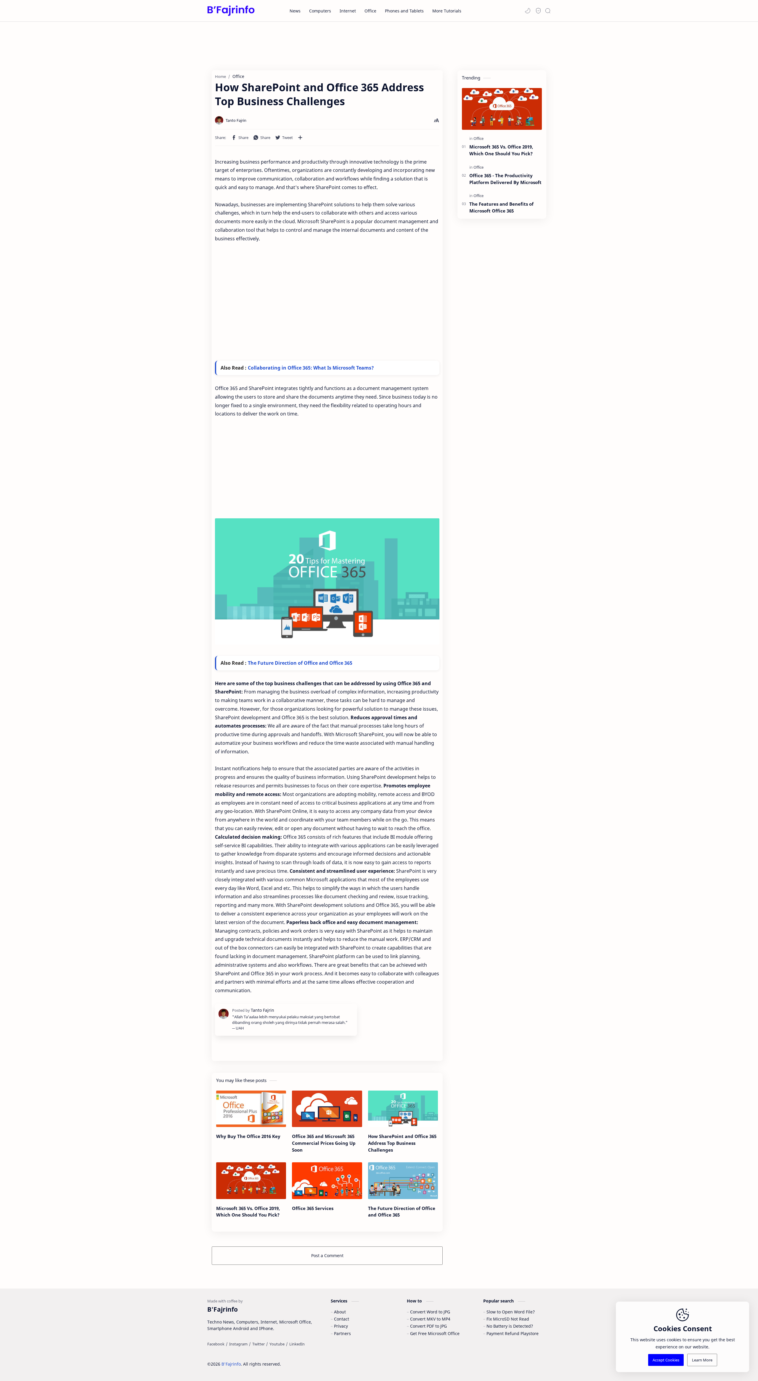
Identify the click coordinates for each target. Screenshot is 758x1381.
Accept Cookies (666, 1360)
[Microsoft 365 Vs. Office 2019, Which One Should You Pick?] (251, 1180)
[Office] (478, 138)
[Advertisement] (379, 44)
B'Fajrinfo (231, 1364)
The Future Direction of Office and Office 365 (300, 663)
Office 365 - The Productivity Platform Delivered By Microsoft (505, 178)
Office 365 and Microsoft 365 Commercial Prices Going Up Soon (324, 1143)
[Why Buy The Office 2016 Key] (251, 1109)
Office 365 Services (312, 1208)
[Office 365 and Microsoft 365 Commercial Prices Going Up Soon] (327, 1109)
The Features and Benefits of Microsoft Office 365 (501, 207)
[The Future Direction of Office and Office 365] (403, 1180)
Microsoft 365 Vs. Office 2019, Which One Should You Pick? (248, 1211)
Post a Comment (327, 1255)
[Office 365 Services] (327, 1180)
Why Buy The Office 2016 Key (248, 1136)
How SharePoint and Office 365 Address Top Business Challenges (402, 1143)
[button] (527, 10)
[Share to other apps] (300, 137)
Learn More (702, 1360)
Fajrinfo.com (317, 1360)
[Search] (547, 10)
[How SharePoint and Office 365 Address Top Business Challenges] (403, 1109)
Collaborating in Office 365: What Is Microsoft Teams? (311, 368)
